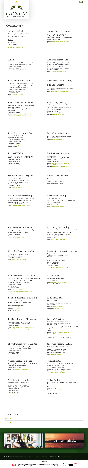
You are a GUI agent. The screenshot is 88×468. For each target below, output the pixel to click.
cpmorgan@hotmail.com (61, 267)
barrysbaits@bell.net (17, 94)
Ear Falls (8, 422)
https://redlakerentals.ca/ (59, 310)
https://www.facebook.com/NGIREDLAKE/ (22, 291)
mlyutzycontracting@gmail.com (59, 239)
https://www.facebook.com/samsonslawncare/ (65, 334)
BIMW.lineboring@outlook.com (59, 91)
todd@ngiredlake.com (18, 289)
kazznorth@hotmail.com (57, 206)
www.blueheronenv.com (19, 116)
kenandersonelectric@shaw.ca (59, 71)
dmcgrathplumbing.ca (22, 145)
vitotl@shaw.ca (16, 394)
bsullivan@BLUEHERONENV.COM (21, 114)
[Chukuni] (16, 9)
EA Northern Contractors (60, 165)
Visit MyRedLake (64, 441)
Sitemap (45, 457)
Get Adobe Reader (66, 457)
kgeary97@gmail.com (18, 238)
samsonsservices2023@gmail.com (60, 332)
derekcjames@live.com (57, 139)
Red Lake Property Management (23, 329)
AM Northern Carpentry (59, 43)
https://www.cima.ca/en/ (58, 114)
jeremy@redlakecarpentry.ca (20, 259)
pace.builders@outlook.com (58, 282)
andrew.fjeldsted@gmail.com (59, 371)
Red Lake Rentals (58, 308)
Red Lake (8, 418)
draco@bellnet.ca (16, 165)
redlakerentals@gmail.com (58, 306)
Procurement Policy (37, 457)
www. (14, 145)
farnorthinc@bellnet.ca (18, 187)
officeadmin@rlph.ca (17, 307)
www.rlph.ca (16, 310)
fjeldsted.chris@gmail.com (58, 372)
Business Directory (23, 441)
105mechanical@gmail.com (16, 47)
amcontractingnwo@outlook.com (60, 41)
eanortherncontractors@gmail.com (60, 163)
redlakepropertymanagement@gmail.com (23, 327)
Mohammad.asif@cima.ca (58, 113)
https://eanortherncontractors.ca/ (61, 166)
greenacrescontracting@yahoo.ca (21, 205)
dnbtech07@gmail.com (57, 354)
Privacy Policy (27, 457)
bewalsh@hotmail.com (57, 390)
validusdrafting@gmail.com (20, 369)
